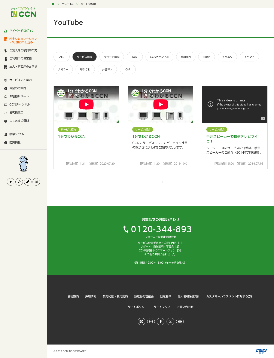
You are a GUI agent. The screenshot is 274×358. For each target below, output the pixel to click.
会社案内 (73, 296)
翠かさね (85, 69)
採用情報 (90, 296)
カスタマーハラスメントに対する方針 (230, 296)
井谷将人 (107, 69)
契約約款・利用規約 (115, 296)
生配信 (206, 56)
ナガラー (63, 69)
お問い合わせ (185, 307)
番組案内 (186, 56)
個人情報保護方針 (189, 296)
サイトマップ (162, 307)
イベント (249, 56)
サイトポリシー (137, 307)
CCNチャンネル (159, 56)
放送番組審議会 (144, 296)
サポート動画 (111, 56)
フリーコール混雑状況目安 (160, 236)
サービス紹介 (84, 56)
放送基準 (165, 296)
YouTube (67, 4)
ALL (61, 56)
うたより (227, 56)
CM (127, 69)
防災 (134, 56)
